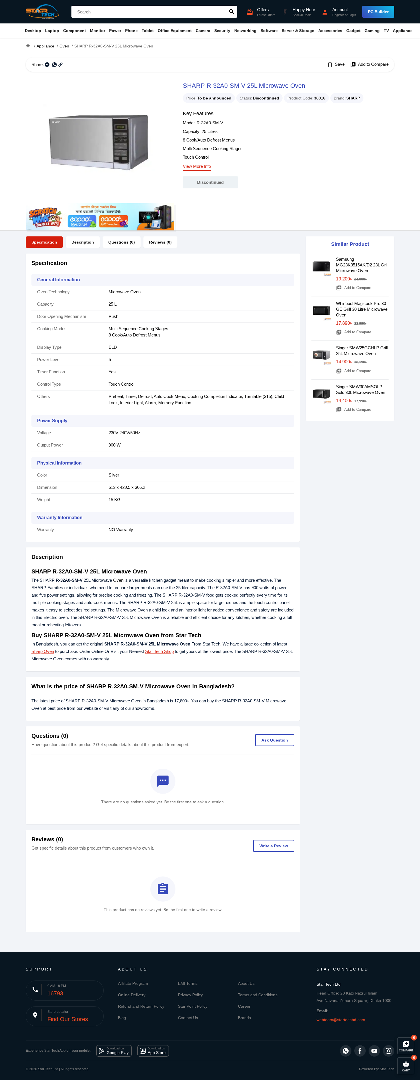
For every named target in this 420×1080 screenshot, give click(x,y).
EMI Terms (187, 983)
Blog (122, 1017)
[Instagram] (388, 1051)
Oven (118, 580)
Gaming (372, 30)
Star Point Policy (192, 1006)
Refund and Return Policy (141, 1006)
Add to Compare (369, 64)
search (231, 11)
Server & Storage (298, 30)
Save (336, 64)
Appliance (403, 30)
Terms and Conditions (257, 995)
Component (74, 30)
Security (222, 30)
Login (352, 15)
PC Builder (378, 11)
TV (386, 30)
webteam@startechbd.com (341, 1019)
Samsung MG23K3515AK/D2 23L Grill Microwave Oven (362, 265)
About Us (246, 983)
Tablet (148, 30)
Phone (131, 30)
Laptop (52, 30)
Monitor (97, 30)
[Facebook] (360, 1051)
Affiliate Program (133, 983)
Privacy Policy (190, 995)
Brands (244, 1017)
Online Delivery (131, 995)
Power (115, 30)
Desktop (33, 30)
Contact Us (188, 1017)
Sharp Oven (42, 651)
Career (244, 1006)
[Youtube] (374, 1051)
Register (338, 15)
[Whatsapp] (345, 1051)
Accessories (330, 30)
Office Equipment (175, 30)
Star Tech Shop (159, 651)
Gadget (353, 30)
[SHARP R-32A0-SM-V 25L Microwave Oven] (100, 141)
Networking (245, 30)
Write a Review (273, 846)
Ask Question (274, 740)
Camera (203, 30)
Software (269, 30)
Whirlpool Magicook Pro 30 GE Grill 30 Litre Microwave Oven (361, 309)
